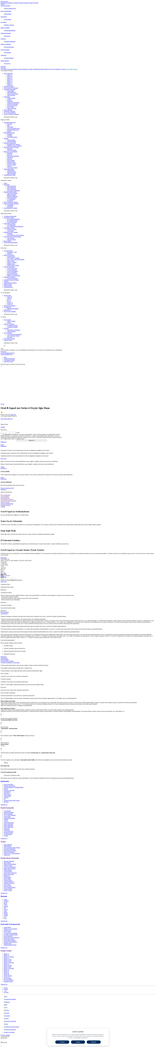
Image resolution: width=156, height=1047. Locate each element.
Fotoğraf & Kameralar (9, 277)
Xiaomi (6, 915)
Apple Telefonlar (8, 73)
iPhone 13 (9, 80)
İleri (4, 427)
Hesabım (8, 5)
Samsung (6, 900)
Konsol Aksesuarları (12, 274)
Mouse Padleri (11, 160)
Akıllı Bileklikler (11, 92)
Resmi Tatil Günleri (9, 939)
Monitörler (10, 153)
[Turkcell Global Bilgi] (78, 1021)
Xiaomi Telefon (8, 880)
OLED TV (10, 302)
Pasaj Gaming (7, 794)
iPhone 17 (9, 75)
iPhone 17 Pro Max (9, 956)
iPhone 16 (9, 76)
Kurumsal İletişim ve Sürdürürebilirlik (13, 787)
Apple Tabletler (11, 140)
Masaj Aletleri (7, 241)
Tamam (2, 467)
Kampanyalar (4, 2)
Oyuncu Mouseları (12, 269)
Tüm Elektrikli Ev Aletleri (10, 208)
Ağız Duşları (10, 231)
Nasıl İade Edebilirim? (9, 849)
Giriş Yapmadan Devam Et (7, 353)
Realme (6, 914)
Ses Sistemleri (7, 307)
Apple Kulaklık (8, 871)
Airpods (6, 835)
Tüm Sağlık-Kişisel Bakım (11, 242)
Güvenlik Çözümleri (12, 327)
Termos (9, 322)
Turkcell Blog (7, 796)
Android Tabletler (11, 141)
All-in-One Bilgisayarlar (13, 128)
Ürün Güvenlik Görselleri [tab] (7, 661)
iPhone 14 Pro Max (9, 968)
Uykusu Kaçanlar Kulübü (10, 933)
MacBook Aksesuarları (10, 143)
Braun (5, 903)
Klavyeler (9, 154)
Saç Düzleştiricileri (12, 222)
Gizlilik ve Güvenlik (9, 790)
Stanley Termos (8, 890)
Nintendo (9, 253)
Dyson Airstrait (8, 978)
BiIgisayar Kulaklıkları (13, 156)
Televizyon (7, 828)
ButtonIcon (3, 442)
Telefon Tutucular (11, 108)
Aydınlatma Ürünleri (12, 325)
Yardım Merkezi (8, 844)
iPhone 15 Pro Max (9, 962)
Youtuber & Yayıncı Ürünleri (11, 280)
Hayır (2, 458)
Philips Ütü (7, 875)
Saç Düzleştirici (8, 834)
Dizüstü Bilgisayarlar (9, 132)
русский (6, 992)
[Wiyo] (78, 1024)
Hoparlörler (10, 157)
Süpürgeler (7, 184)
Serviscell (9, 337)
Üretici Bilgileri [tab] (5, 659)
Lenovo (6, 909)
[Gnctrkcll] (78, 1016)
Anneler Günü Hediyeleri (10, 942)
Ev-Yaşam (62, 69)
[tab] (5, 495)
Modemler (9, 148)
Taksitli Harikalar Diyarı (10, 945)
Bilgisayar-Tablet (17, 69)
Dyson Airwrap (8, 975)
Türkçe (6, 988)
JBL (5, 908)
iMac (8, 125)
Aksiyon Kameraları (12, 278)
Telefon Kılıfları (11, 98)
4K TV (9, 300)
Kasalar (9, 131)
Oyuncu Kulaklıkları (12, 271)
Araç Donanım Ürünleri (13, 335)
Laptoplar (9, 135)
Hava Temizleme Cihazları (11, 202)
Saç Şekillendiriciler (12, 220)
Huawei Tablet (7, 886)
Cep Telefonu (7, 811)
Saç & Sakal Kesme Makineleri (15, 226)
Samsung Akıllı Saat (9, 883)
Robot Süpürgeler (11, 186)
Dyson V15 (7, 977)
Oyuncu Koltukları (12, 272)
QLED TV (10, 304)
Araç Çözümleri (8, 333)
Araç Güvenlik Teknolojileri (14, 334)
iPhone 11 (9, 83)
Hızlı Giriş (3, 351)
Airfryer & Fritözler (12, 193)
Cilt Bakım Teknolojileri (10, 216)
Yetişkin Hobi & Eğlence (10, 283)
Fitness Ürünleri (11, 321)
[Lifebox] (78, 1010)
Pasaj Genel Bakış (8, 784)
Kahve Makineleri (11, 197)
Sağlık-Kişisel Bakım (38, 69)
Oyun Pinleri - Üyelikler (13, 258)
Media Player (7, 310)
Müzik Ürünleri (8, 284)
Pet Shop (6, 328)
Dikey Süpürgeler (11, 189)
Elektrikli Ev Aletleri (27, 69)
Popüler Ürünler (6, 951)
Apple (5, 899)
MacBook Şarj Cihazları (13, 144)
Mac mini (9, 124)
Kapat (2, 444)
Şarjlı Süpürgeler (11, 187)
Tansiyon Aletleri (11, 239)
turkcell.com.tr (4, 1)
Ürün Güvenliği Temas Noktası (12, 847)
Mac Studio (10, 127)
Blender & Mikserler (12, 196)
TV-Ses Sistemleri (55, 69)
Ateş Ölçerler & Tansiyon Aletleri (12, 236)
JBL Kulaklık (7, 862)
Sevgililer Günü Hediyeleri (11, 934)
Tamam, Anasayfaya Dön (7, 488)
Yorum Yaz (13, 414)
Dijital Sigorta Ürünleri (13, 265)
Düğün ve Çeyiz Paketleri (10, 928)
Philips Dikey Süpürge (10, 868)
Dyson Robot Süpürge (9, 887)
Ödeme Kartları (8, 285)
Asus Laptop (7, 884)
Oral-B (2, 404)
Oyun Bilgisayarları (12, 137)
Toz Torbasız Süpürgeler (13, 190)
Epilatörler (10, 233)
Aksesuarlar (7, 96)
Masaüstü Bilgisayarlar (10, 122)
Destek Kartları (11, 256)
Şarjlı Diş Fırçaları (11, 229)
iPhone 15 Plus (8, 959)
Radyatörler (10, 206)
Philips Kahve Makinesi (10, 864)
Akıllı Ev (6, 797)
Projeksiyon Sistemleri (9, 305)
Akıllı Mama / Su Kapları (13, 330)
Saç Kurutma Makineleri (13, 219)
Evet (5, 458)
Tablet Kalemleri (11, 173)
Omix (5, 911)
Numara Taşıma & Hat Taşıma (12, 800)
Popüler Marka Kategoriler (10, 858)
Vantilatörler (10, 205)
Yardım (30, 2)
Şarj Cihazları (10, 107)
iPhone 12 (9, 82)
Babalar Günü (7, 943)
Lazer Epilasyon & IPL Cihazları (15, 235)
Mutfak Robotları (11, 195)
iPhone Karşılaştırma (9, 852)
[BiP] (78, 1005)
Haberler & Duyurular (9, 786)
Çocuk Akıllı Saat (8, 831)
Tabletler (6, 138)
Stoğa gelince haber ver (7, 418)
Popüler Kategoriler (7, 808)
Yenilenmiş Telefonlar (9, 111)
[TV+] (78, 1007)
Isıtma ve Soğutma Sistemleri (11, 203)
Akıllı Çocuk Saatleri (12, 94)
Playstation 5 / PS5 (12, 252)
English (6, 989)
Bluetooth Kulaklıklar (9, 818)
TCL (5, 917)
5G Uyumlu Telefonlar (10, 112)
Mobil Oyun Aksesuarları (13, 275)
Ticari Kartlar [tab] (4, 613)
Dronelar (6, 281)
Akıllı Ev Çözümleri (9, 324)
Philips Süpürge (8, 870)
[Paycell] (78, 1013)
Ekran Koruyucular (12, 105)
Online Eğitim (10, 261)
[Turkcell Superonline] (78, 999)
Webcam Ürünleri (11, 163)
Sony (5, 918)
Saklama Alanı (11, 264)
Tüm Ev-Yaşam (8, 340)
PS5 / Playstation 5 (9, 980)
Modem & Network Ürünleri (11, 147)
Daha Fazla (3, 557)
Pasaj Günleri (7, 931)
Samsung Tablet (8, 865)
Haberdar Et (31, 440)
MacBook (9, 134)
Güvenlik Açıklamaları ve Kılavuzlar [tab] (10, 662)
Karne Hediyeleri (8, 936)
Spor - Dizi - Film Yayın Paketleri (15, 259)
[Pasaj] (3, 4)
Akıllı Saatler (10, 91)
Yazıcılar (9, 166)
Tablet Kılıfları (11, 170)
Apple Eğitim (7, 927)
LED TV (9, 298)
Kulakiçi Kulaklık (8, 832)
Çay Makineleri (11, 199)
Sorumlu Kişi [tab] (4, 658)
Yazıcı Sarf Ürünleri (12, 167)
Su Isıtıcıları (10, 200)
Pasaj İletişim (7, 791)
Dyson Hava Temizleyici (10, 873)
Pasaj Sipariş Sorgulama (10, 850)
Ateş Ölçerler (10, 238)
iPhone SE (10, 85)
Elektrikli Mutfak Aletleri (10, 192)
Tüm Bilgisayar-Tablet (9, 175)
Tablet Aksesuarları (9, 169)
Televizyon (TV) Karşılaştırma (12, 853)
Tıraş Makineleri (11, 225)
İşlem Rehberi (7, 846)
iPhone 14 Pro (7, 967)
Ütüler (5, 183)
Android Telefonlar (9, 86)
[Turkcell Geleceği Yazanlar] (78, 1027)
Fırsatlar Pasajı (7, 930)
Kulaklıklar (10, 101)
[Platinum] (78, 1002)
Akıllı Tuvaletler (11, 331)
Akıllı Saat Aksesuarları (13, 102)
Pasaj (5, 357)
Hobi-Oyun (47, 69)
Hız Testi (6, 802)
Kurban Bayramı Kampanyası (11, 937)
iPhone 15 (9, 77)
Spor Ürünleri (7, 319)
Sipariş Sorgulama (23, 2)
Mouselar (9, 159)
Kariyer (6, 788)
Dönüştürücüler (11, 162)
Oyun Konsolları (8, 250)
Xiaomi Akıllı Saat (8, 881)
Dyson (5, 902)
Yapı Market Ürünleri (9, 338)
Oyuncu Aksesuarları (9, 266)
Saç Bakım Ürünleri (9, 217)
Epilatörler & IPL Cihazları (11, 232)
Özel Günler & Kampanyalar (10, 924)
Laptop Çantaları (11, 164)
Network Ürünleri (11, 150)
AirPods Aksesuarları (12, 104)
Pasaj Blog (35, 2)
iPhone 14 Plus (8, 965)
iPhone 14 (9, 79)
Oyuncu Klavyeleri (12, 268)
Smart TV (9, 297)
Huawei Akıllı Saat (9, 874)
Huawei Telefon (8, 889)
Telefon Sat (7, 855)
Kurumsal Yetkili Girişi (6, 354)
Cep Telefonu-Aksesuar (7, 69)
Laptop (6, 821)
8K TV (9, 301)
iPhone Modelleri (8, 814)
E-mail (17, 432)
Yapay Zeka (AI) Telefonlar (11, 88)
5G (5, 799)
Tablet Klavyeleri (11, 172)
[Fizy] (78, 996)
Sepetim (3, 67)
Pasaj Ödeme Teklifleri (10, 940)
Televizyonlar (7, 295)
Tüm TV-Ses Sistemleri (10, 311)
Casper (5, 905)
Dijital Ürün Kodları (9, 255)
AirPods (9, 99)
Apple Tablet (7, 878)
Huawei (6, 906)
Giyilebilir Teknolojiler (10, 89)
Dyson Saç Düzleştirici (10, 867)
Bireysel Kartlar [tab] (5, 612)
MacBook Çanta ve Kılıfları (14, 145)
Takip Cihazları (11, 95)
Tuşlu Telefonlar (8, 110)
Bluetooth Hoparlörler (12, 308)
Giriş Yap (3, 5)
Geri (2, 427)
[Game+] (78, 1018)
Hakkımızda (5, 781)
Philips (5, 912)
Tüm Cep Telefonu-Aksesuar (11, 114)
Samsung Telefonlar (9, 861)
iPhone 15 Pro (7, 961)
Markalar (10, 2)
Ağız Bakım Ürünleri (9, 228)
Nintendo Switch (8, 981)
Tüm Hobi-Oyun (8, 287)
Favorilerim (16, 2)
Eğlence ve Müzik (11, 262)
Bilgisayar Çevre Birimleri (10, 151)
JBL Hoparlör (7, 877)
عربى (5, 991)
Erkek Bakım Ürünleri (9, 223)
